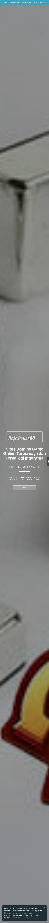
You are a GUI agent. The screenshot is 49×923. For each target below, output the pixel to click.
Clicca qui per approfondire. (20, 917)
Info (24, 488)
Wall (48, 461)
